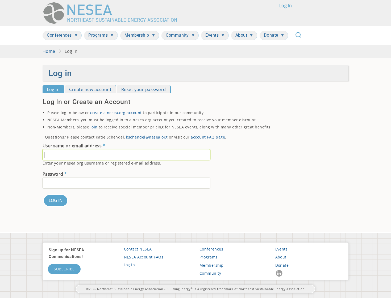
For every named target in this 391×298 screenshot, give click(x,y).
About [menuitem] (239, 36)
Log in (285, 5)
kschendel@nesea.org (147, 137)
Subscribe (64, 268)
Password (53, 174)
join (94, 126)
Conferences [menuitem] (57, 36)
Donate (282, 265)
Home (49, 51)
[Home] (112, 13)
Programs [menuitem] (96, 36)
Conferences (211, 249)
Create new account (90, 89)
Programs (208, 257)
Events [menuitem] (210, 36)
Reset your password (143, 89)
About (280, 257)
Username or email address (72, 146)
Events (281, 249)
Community (210, 273)
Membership (211, 265)
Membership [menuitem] (134, 36)
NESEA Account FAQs (144, 257)
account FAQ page (208, 137)
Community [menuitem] (175, 36)
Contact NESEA (138, 249)
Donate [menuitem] (269, 36)
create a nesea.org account (116, 112)
